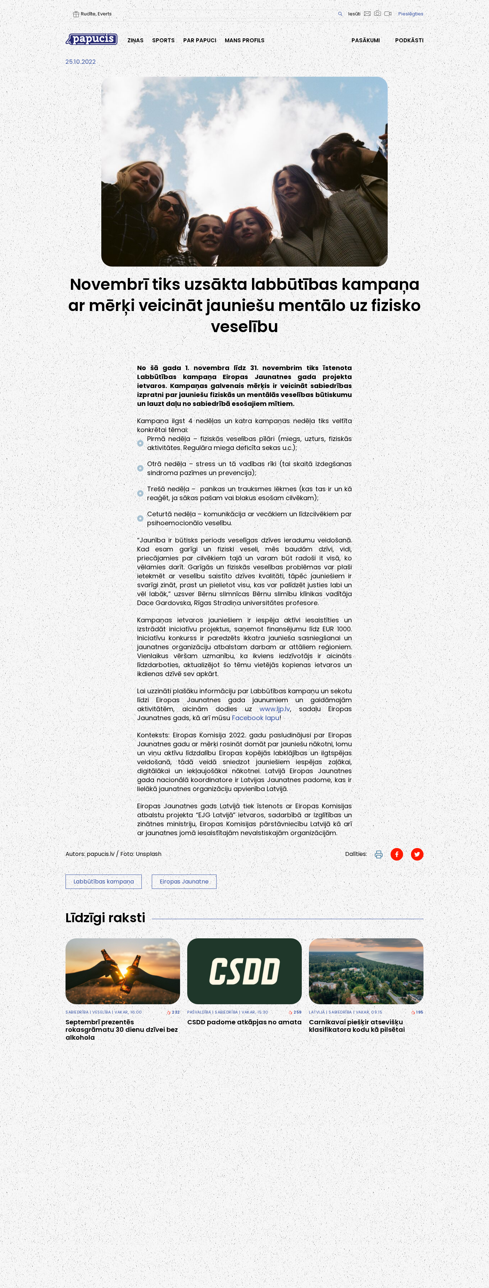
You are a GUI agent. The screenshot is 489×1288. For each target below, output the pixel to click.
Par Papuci (199, 40)
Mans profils (245, 40)
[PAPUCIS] (91, 39)
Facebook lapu (255, 717)
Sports (163, 40)
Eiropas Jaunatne (184, 881)
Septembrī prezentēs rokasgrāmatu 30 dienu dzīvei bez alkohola (122, 1030)
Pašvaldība (199, 1012)
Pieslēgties (410, 13)
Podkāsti (409, 40)
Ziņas (135, 40)
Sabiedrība (77, 1012)
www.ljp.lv (275, 708)
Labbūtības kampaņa (103, 881)
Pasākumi (366, 40)
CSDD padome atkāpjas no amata (244, 1022)
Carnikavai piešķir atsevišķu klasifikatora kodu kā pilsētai (357, 1026)
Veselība (101, 1012)
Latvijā (317, 1012)
